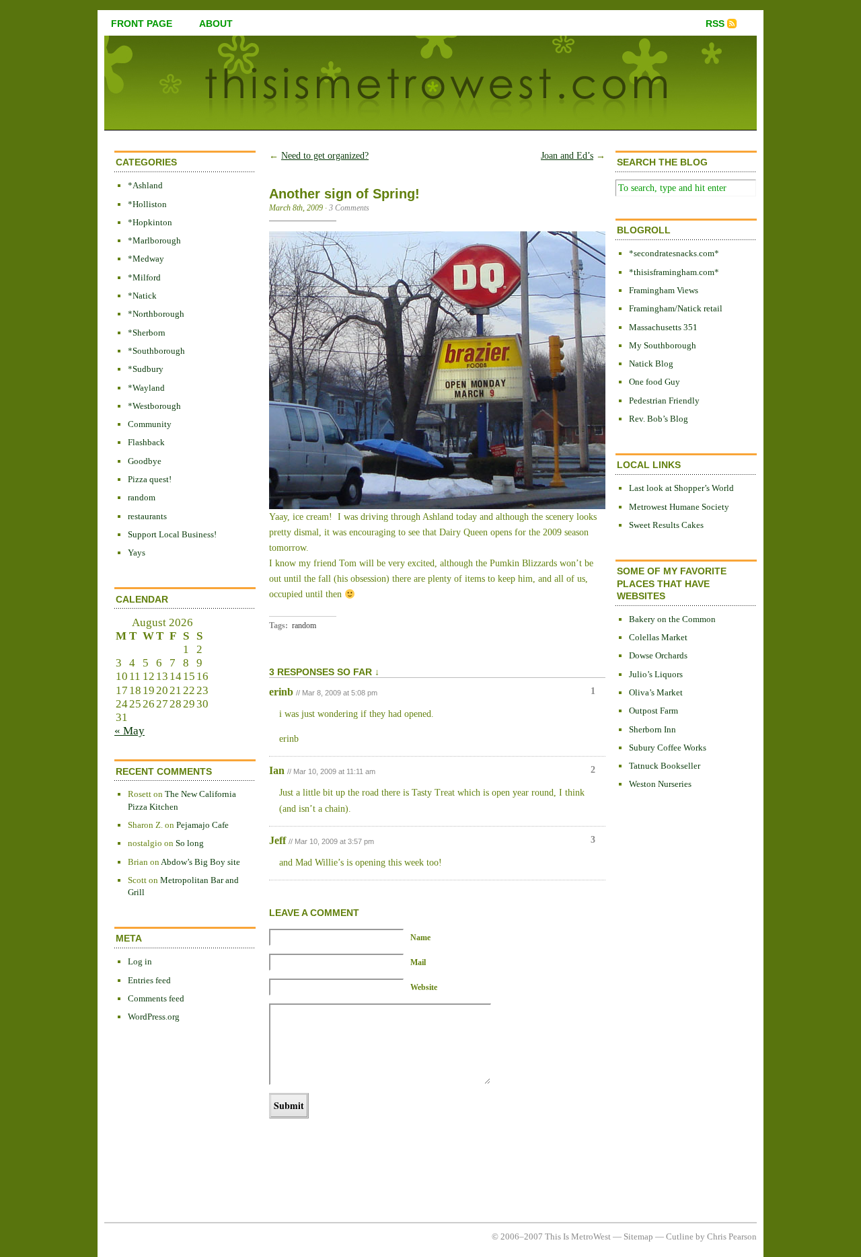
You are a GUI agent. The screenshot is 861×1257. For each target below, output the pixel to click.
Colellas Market (658, 637)
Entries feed (149, 980)
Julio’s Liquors (656, 674)
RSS (715, 23)
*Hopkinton (150, 222)
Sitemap (638, 1236)
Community (150, 424)
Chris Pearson (732, 1236)
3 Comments (349, 208)
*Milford (144, 277)
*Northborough (156, 314)
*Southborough (156, 351)
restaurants (147, 516)
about (216, 23)
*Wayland (146, 388)
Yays (136, 552)
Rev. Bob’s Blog (658, 419)
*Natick (142, 296)
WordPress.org (154, 1017)
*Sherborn (146, 333)
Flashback (146, 442)
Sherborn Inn (652, 729)
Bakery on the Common (672, 619)
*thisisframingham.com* (674, 272)
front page (141, 23)
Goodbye (144, 461)
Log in (140, 961)
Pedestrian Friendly (664, 400)
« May (129, 730)
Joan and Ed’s (567, 156)
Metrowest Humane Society (679, 507)
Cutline (680, 1236)
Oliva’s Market (656, 692)
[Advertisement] (669, 1020)
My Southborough (662, 345)
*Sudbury (145, 369)
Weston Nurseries (660, 784)
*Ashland (145, 185)
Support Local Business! (172, 534)
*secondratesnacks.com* (674, 253)
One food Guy (654, 382)
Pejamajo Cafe (202, 825)
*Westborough (154, 406)
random (141, 497)
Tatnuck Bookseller (664, 766)
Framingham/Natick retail (675, 308)
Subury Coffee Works (667, 747)
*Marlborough (154, 240)
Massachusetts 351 (663, 327)
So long (190, 843)
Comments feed (156, 998)
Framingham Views (663, 290)
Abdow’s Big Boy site (200, 862)
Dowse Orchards (658, 655)
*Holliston (147, 204)
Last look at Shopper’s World (681, 488)
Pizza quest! (150, 479)
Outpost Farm (653, 711)
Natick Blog (651, 363)
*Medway (146, 259)
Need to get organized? (325, 156)
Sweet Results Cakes (666, 525)
